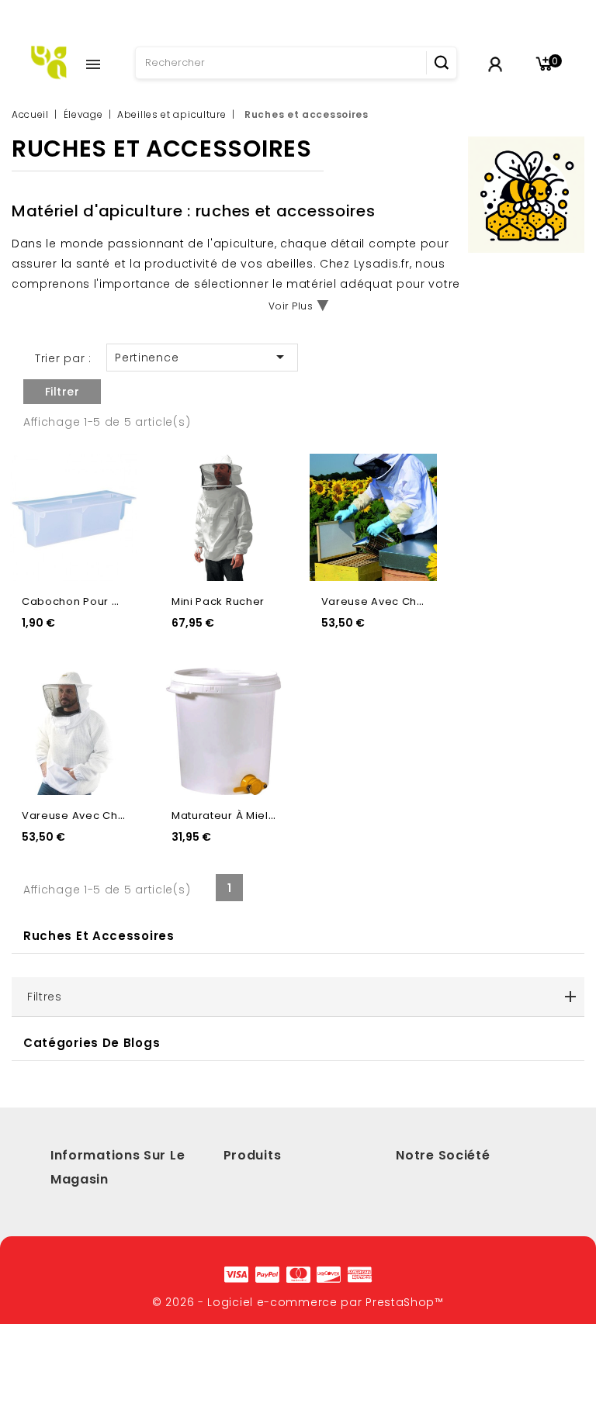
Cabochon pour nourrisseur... (103, 601)
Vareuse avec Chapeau (387, 601)
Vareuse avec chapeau (88, 815)
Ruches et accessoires (99, 936)
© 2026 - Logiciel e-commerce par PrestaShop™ (298, 1302)
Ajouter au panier (112, 505)
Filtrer (62, 391)
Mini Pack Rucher (218, 601)
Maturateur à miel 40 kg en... (249, 815)
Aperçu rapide (112, 472)
